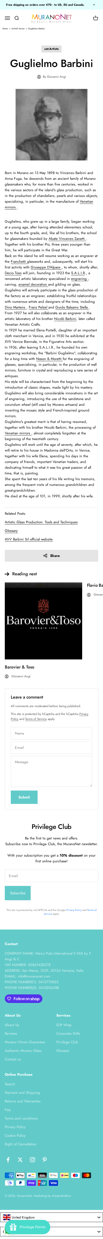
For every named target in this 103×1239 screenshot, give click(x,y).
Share (55, 555)
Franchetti (19, 261)
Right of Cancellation (20, 1144)
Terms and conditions (21, 1118)
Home (5, 28)
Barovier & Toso (19, 667)
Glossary (62, 1050)
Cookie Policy (15, 1135)
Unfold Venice (18, 28)
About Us (12, 1025)
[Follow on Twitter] (20, 1160)
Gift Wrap (64, 1025)
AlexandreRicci (61, 1195)
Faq (8, 1109)
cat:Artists (51, 48)
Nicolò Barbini (65, 318)
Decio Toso (13, 273)
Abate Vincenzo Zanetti (67, 238)
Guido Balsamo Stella (72, 307)
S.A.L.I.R (78, 273)
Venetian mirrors (18, 433)
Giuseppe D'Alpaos (46, 267)
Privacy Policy (74, 910)
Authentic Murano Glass (23, 1050)
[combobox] (51, 1217)
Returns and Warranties (22, 1101)
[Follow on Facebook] (8, 1160)
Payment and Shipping (22, 1092)
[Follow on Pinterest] (44, 1160)
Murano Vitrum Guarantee (25, 1042)
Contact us (13, 1059)
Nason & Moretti (49, 358)
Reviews (11, 1033)
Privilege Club (67, 1042)
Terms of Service (36, 719)
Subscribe (17, 893)
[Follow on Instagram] (32, 1160)
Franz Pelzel (38, 307)
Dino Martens (15, 307)
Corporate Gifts (68, 1033)
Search (10, 1084)
